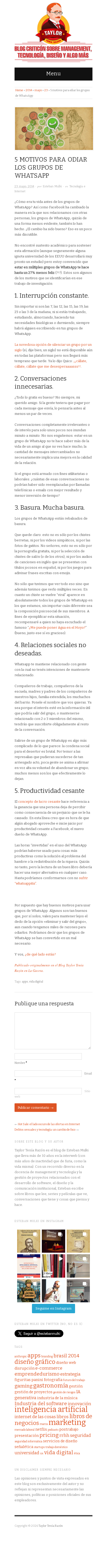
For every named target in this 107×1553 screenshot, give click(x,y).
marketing (67, 1422)
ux (41, 1453)
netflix (41, 1429)
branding (47, 1356)
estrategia (70, 1374)
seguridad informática (28, 1441)
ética (77, 1453)
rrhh (64, 1435)
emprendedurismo (37, 1374)
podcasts (53, 1429)
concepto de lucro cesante (39, 802)
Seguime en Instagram (53, 1308)
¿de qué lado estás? (40, 954)
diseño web (66, 1362)
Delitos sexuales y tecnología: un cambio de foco (45, 1129)
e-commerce (48, 1368)
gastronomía (50, 1385)
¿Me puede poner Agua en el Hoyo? (57, 627)
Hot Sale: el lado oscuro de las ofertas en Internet (49, 1124)
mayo (38, 90)
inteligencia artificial (51, 1409)
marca (44, 1424)
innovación (79, 1403)
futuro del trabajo (74, 1380)
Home (19, 90)
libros (63, 1416)
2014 (29, 90)
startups (39, 1447)
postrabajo (68, 1429)
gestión (76, 1386)
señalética (24, 1446)
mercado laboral (25, 1429)
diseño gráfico (35, 1361)
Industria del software (41, 1403)
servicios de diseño (60, 1441)
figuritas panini (29, 1379)
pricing (49, 1435)
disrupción (25, 1368)
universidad (27, 1453)
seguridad (80, 1435)
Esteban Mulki (52, 186)
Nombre (21, 1063)
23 (46, 90)
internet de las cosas (35, 1416)
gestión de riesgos (64, 1392)
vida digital (36, 981)
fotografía (53, 1379)
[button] (28, 1241)
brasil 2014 (66, 1356)
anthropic (21, 1356)
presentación (27, 1435)
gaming (23, 1386)
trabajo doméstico (56, 1447)
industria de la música (57, 1398)
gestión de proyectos (33, 1392)
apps (25, 981)
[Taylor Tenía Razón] (53, 32)
